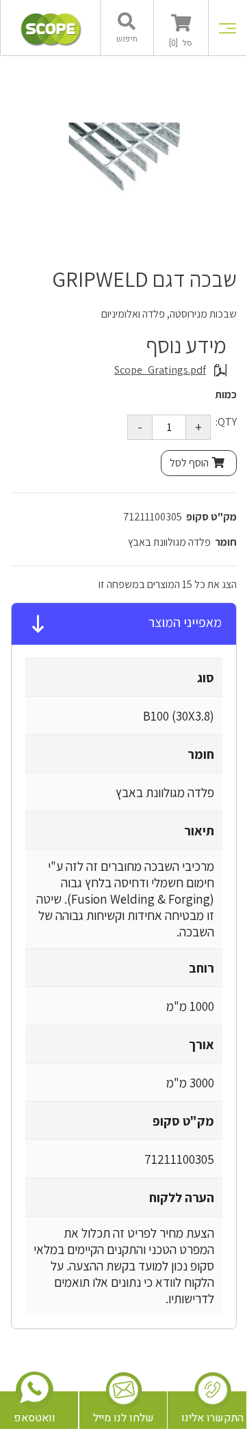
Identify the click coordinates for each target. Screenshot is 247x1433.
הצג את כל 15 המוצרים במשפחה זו (168, 584)
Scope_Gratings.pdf (160, 370)
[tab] (124, 624)
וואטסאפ (34, 1418)
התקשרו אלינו (212, 1418)
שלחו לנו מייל (123, 1418)
